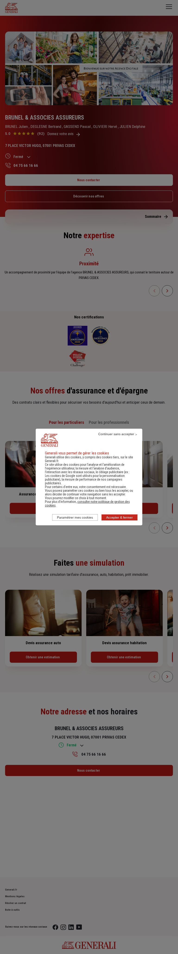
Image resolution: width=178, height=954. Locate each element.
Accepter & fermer (119, 517)
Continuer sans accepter (116, 434)
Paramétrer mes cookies (75, 517)
